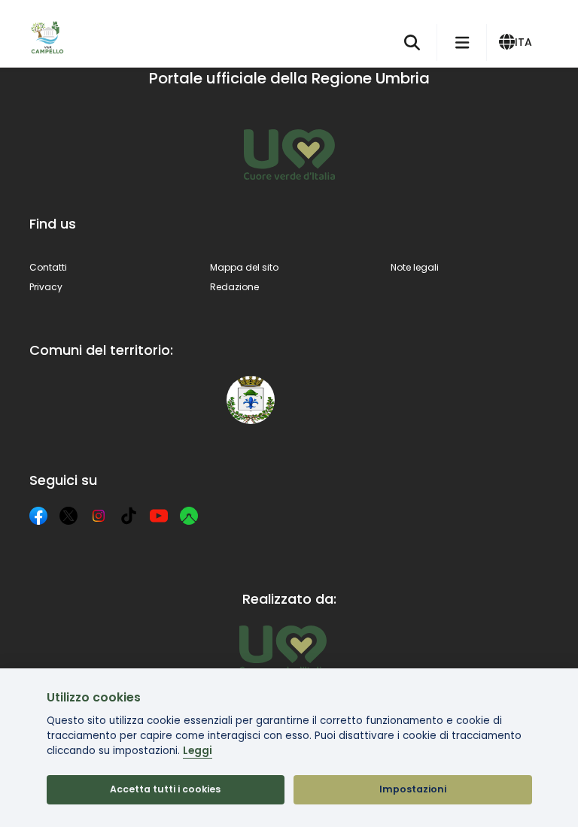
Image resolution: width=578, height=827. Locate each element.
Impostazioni (412, 789)
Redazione (234, 286)
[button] (518, 43)
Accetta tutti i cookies (165, 789)
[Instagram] (99, 516)
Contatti (48, 267)
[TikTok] (129, 516)
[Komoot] (189, 516)
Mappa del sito (244, 267)
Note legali (415, 267)
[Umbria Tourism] (282, 650)
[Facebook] (38, 516)
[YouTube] (159, 516)
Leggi (197, 751)
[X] (68, 516)
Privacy (45, 286)
